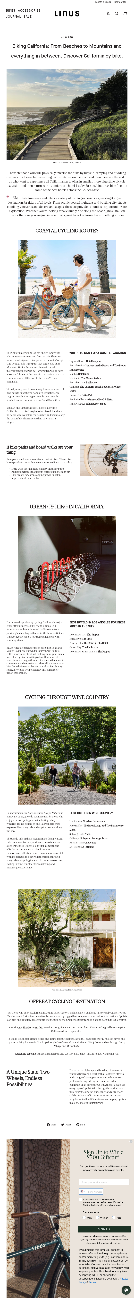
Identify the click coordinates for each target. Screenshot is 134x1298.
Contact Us (120, 2)
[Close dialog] (131, 1141)
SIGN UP (104, 1229)
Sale (28, 16)
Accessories (29, 10)
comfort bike (50, 459)
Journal (13, 16)
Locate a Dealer (103, 2)
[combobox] (82, 1191)
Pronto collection (30, 666)
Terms (92, 1282)
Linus (96, 1095)
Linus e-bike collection (19, 852)
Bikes (11, 10)
